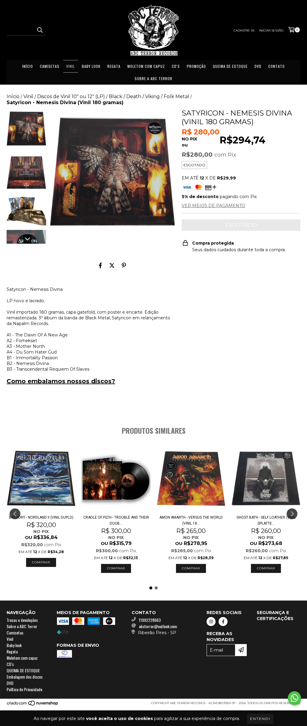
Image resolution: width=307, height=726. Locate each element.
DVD (258, 66)
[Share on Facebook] (100, 266)
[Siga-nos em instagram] (211, 621)
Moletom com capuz (146, 66)
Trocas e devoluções (22, 620)
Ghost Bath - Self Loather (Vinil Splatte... (266, 520)
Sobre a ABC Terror (153, 78)
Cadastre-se (244, 30)
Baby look (91, 66)
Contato (276, 66)
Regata (114, 66)
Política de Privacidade (24, 689)
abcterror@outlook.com (158, 626)
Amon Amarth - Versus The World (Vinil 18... (191, 520)
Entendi (260, 718)
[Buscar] (40, 30)
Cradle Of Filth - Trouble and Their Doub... (116, 520)
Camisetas (49, 66)
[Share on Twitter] (112, 266)
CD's (176, 66)
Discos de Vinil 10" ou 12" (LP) (71, 96)
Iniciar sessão (271, 30)
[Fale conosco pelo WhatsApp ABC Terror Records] (294, 698)
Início (27, 66)
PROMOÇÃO (196, 66)
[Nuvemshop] (33, 705)
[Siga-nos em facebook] (223, 621)
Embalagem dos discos (25, 676)
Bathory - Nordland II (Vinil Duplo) (41, 517)
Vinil (70, 66)
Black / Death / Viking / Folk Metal (149, 96)
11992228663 (150, 620)
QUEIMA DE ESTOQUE (230, 66)
